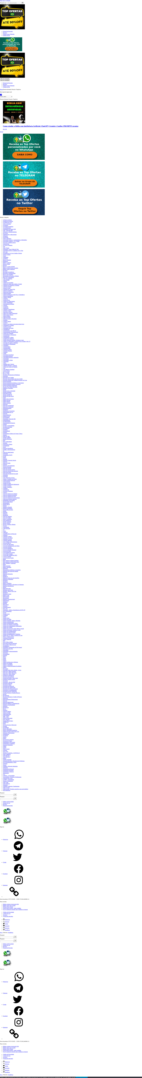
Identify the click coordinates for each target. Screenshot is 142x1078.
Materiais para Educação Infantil (10, 571)
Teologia (5, 750)
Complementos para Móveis (9, 330)
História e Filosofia (7, 507)
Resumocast (6, 707)
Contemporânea (6, 346)
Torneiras (5, 763)
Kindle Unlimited (7, 521)
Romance (5, 710)
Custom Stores (6, 370)
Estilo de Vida (6, 436)
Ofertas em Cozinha (7, 627)
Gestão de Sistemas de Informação (11, 484)
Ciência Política (6, 316)
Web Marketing (6, 790)
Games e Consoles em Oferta (10, 479)
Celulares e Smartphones (8, 309)
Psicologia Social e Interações (10, 691)
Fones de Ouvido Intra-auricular (10, 471)
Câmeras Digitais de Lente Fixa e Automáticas (14, 294)
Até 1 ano (5, 252)
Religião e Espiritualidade (9, 704)
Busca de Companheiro (8, 277)
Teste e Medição (7, 754)
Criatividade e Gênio (8, 360)
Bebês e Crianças (7, 262)
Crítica (4, 362)
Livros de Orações (7, 547)
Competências (6, 329)
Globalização (6, 489)
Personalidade (6, 654)
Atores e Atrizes (6, 254)
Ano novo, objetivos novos (9, 242)
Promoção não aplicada (8, 676)
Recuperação (6, 695)
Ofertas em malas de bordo (9, 632)
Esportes (5, 432)
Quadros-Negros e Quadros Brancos (11, 692)
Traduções (5, 767)
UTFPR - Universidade (8, 779)
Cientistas (5, 320)
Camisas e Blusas (7, 297)
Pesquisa (5, 655)
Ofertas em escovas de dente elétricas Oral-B (13, 628)
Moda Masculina (7, 588)
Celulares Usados (7, 310)
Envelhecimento (7, 421)
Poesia (4, 659)
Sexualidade (6, 727)
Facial (4, 447)
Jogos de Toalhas (7, 517)
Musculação (6, 604)
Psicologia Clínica (7, 684)
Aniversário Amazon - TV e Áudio (11, 241)
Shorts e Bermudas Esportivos (10, 730)
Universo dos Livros (7, 778)
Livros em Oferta (7, 551)
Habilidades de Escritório (9, 500)
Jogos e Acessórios (7, 519)
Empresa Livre (6, 416)
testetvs (4, 758)
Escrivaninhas (6, 428)
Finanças (5, 464)
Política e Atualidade (8, 664)
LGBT (4, 531)
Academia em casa (7, 222)
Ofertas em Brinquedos (8, 622)
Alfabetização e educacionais (9, 234)
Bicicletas (5, 270)
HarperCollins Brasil (8, 501)
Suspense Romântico (8, 745)
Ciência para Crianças (8, 314)
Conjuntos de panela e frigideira (10, 342)
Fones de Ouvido (7, 468)
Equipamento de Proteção (9, 423)
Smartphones (6, 734)
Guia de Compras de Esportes (10, 495)
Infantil (4, 511)
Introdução (5, 515)
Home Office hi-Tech (8, 509)
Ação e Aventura (7, 224)
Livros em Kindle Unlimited (9, 550)
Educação (5, 404)
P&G (4, 640)
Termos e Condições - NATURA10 (11, 753)
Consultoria (5, 345)
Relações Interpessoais (8, 702)
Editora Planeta (6, 401)
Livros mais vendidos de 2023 (10, 555)
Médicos (5, 575)
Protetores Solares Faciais (9, 679)
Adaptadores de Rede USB (9, 229)
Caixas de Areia (6, 288)
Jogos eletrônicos (7, 520)
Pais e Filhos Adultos (8, 642)
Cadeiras (5, 281)
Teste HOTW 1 (6, 755)
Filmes (4, 457)
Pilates (4, 658)
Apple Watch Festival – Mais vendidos (12, 908)
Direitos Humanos (7, 392)
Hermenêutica (6, 503)
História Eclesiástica (7, 508)
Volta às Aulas (6, 787)
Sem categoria (6, 719)
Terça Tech (5, 751)
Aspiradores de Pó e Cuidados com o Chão (13, 250)
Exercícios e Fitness (7, 444)
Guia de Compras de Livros (9, 496)
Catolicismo (6, 308)
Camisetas (5, 298)
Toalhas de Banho (7, 759)
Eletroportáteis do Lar (8, 412)
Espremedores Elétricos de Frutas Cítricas (12, 433)
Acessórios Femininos (8, 226)
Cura (4, 368)
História (5, 505)
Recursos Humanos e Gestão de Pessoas (12, 696)
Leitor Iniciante (6, 528)
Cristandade (6, 361)
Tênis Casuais (6, 749)
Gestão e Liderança (7, 487)
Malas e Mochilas (7, 567)
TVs (4, 774)
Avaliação (5, 258)
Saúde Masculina (7, 714)
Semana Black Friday (8, 721)
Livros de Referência (8, 548)
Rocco (4, 708)
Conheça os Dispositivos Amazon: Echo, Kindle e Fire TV (16, 341)
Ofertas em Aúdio (7, 619)
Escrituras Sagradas (7, 427)
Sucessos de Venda (7, 741)
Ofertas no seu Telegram (8, 34)
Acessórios (5, 225)
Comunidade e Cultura (8, 337)
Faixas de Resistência (8, 448)
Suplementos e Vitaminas (9, 743)
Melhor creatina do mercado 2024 (11, 904)
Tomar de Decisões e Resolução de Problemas (13, 761)
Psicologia (5, 680)
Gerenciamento (6, 481)
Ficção (4, 456)
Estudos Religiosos (7, 439)
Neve (1, 932)
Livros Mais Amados (8, 554)
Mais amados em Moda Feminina (10, 560)
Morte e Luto (6, 595)
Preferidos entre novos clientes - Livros (12, 670)
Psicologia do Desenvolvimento (10, 688)
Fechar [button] (1, 131)
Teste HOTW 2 (6, 757)
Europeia (5, 443)
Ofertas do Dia (6, 35)
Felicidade (5, 453)
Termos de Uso (6, 803)
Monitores (5, 592)
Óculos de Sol (6, 614)
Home (1, 89)
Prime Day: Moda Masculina (9, 672)
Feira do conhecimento (8, 452)
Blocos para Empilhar (8, 274)
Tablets (4, 746)
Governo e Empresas (8, 491)
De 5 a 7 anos (6, 373)
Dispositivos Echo (7, 393)
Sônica (4, 738)
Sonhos (4, 737)
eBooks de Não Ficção (8, 396)
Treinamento (6, 773)
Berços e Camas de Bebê (9, 266)
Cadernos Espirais (7, 286)
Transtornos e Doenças (8, 771)
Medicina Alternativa (8, 574)
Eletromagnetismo (7, 408)
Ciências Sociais (7, 317)
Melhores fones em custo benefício (11, 578)
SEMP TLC (6, 722)
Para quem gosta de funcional (10, 643)
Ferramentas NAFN (7, 455)
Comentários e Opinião (8, 325)
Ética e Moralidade (7, 441)
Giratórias (5, 488)
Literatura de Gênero (8, 537)
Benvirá (5, 265)
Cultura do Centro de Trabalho (10, 366)
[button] (5, 79)
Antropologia (6, 244)
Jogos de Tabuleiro (7, 516)
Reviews (5, 32)
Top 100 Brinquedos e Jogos (9, 762)
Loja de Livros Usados (8, 558)
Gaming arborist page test (9, 480)
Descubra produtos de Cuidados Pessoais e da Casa (15, 380)
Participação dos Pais (8, 648)
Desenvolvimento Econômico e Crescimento (13, 383)
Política (4, 660)
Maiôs (4, 559)
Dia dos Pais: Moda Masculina (10, 387)
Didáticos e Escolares (8, 388)
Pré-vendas (5, 668)
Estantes (5, 435)
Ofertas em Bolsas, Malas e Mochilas (11, 620)
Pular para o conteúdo (5, 0)
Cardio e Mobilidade (8, 302)
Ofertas (4, 616)
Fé (3, 451)
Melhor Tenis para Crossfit (9, 905)
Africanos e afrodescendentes (10, 232)
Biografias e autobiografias (9, 273)
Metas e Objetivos (7, 583)
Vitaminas (5, 785)
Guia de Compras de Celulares (10, 493)
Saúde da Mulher (7, 711)
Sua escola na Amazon (8, 739)
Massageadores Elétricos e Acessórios (12, 570)
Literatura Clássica (7, 536)
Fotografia (5, 475)
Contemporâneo (6, 348)
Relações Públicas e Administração (11, 703)
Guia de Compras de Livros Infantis (11, 497)
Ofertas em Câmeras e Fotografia (10, 624)
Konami (5, 525)
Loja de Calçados (7, 556)
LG (4, 529)
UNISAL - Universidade (8, 775)
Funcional (5, 476)
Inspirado (5, 512)
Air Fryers (5, 233)
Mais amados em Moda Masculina (11, 562)
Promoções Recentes (8, 31)
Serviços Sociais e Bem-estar (9, 725)
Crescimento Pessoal (8, 356)
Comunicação (6, 336)
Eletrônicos (5, 409)
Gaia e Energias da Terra (8, 477)
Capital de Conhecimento (9, 301)
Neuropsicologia (7, 607)
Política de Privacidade (8, 801)
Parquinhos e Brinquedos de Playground (12, 647)
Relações (5, 700)
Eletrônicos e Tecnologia (8, 411)
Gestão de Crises (7, 483)
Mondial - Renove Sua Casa (9, 591)
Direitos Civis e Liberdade (9, 391)
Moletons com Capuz (8, 590)
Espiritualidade (6, 431)
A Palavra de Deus (7, 220)
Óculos (4, 612)
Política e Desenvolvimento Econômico (12, 666)
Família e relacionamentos (9, 449)
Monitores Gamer (7, 594)
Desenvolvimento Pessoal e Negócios (11, 384)
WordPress (10, 932)
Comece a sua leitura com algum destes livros (13, 324)
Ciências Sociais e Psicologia (9, 318)
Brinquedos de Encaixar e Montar (11, 276)
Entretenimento (6, 420)
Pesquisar (2, 793)
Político (5, 667)
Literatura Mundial (7, 540)
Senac (4, 723)
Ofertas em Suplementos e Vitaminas (11, 634)
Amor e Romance (7, 238)
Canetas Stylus (6, 300)
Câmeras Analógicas (7, 290)
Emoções (5, 413)
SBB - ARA (6, 717)
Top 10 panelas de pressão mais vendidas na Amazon (15, 909)
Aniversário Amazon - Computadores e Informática (15, 240)
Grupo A (5, 492)
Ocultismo (5, 615)
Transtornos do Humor (8, 770)
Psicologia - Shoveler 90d (9, 682)
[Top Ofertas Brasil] (12, 29)
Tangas (4, 747)
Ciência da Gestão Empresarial (10, 313)
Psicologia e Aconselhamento (10, 690)
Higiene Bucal (6, 504)
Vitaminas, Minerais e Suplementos (11, 786)
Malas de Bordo (6, 566)
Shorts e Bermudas (7, 729)
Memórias (5, 580)
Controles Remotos (7, 350)
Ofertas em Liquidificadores (9, 631)
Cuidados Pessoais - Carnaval (10, 365)
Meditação (5, 576)
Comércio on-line (7, 326)
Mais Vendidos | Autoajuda (9, 563)
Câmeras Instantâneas (8, 296)
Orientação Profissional (8, 638)
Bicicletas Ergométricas (8, 272)
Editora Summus (7, 403)
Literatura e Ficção (7, 539)
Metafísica (5, 582)
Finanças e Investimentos (9, 465)
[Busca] (23, 3)
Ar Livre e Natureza (7, 245)
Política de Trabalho (7, 663)
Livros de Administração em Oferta (11, 545)
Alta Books (5, 237)
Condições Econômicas (8, 338)
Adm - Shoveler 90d (7, 230)
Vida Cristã (5, 782)
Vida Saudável (6, 783)
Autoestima (5, 257)
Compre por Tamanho (8, 333)
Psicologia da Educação (8, 686)
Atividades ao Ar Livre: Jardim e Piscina (12, 253)
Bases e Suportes (7, 260)
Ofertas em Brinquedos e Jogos (10, 623)
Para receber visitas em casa (9, 644)
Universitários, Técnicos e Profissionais (12, 777)
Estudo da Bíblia (7, 437)
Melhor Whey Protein (8, 907)
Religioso (5, 706)
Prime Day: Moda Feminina (9, 671)
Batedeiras (5, 261)
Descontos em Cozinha (8, 377)
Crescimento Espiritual (8, 354)
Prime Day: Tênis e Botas (9, 674)
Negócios (5, 606)
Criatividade (6, 358)
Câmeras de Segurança (8, 292)
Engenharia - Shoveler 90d (9, 419)
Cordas (4, 353)
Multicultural (6, 600)
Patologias (5, 652)
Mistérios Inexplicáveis (8, 586)
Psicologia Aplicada (7, 683)
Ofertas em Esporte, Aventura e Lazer (11, 630)
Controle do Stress (7, 349)
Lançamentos (6, 527)
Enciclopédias (6, 417)
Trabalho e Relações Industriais (10, 766)
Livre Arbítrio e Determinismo (10, 541)
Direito (4, 389)
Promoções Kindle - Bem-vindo (10, 678)
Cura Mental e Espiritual (8, 369)
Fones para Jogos (7, 472)
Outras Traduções (7, 639)
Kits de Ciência (6, 523)
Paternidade (5, 650)
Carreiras (5, 305)
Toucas (4, 765)
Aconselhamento (7, 228)
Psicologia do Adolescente (9, 687)
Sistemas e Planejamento (8, 733)
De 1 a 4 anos (6, 372)
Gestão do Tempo (7, 485)
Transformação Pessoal (8, 769)
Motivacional (6, 596)
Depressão (5, 376)
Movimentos (6, 598)
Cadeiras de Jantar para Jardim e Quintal (12, 284)
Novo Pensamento (7, 611)
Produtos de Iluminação (8, 675)
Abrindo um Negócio (8, 221)
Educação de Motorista (8, 405)
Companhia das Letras (8, 328)
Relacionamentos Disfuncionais (10, 699)
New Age (5, 608)
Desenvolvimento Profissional (10, 385)
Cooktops (5, 352)
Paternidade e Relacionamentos (10, 651)
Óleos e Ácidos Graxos (8, 636)
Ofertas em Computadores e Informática (12, 626)
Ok (76, 1077)
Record (4, 694)
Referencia (5, 698)
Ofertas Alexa (6, 618)
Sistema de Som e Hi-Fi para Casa (11, 731)
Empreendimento (7, 415)
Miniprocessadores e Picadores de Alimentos (13, 584)
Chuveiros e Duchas (7, 312)
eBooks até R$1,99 (7, 395)
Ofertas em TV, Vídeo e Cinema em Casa (12, 635)
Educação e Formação (8, 407)
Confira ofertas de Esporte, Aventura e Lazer (13, 340)
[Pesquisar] (15, 795)
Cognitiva (5, 322)
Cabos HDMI (6, 280)
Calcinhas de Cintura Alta (9, 289)
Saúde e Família (6, 712)
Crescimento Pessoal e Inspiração (10, 357)
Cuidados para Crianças (8, 364)
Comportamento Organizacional (10, 332)
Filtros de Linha (6, 463)
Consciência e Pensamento (9, 344)
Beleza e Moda (6, 264)
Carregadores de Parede (8, 304)
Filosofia (5, 459)
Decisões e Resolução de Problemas (11, 374)
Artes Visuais (6, 248)
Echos (4, 397)
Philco (4, 656)
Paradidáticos (6, 646)
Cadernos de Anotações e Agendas (11, 285)
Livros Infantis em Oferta (9, 552)
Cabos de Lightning (7, 278)
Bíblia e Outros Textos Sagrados (10, 268)
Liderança (5, 532)
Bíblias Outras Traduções (9, 269)
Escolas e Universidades (8, 425)
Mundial (5, 603)
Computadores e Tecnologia (9, 334)
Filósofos (5, 461)
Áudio (4, 256)
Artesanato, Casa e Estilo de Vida (11, 249)
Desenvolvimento (7, 381)
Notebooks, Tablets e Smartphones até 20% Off (14, 610)
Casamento (5, 306)
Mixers (4, 587)
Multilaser (5, 602)
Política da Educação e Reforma (10, 662)
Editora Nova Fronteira (8, 399)
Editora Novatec (7, 400)
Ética (4, 440)
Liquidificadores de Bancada (9, 533)
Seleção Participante (7, 718)
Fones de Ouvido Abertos (9, 469)
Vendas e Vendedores (8, 781)
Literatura (5, 535)
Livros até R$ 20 (7, 543)
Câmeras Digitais (7, 293)
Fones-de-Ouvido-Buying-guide (10, 473)
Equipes (5, 424)
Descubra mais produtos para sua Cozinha (13, 378)
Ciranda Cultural (7, 321)
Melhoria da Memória (8, 579)
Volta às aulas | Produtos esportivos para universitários (15, 789)
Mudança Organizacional (9, 599)
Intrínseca (5, 513)
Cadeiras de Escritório (8, 282)
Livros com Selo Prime (8, 544)
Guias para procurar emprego (10, 499)
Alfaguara (5, 236)
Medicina (5, 572)
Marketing (5, 568)
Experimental (6, 445)
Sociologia (5, 735)
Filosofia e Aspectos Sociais (9, 460)
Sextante (5, 726)
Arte (4, 246)
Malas (4, 564)
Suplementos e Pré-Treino (9, 742)
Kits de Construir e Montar (9, 524)
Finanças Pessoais (7, 467)
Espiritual (5, 429)
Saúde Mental (6, 715)
